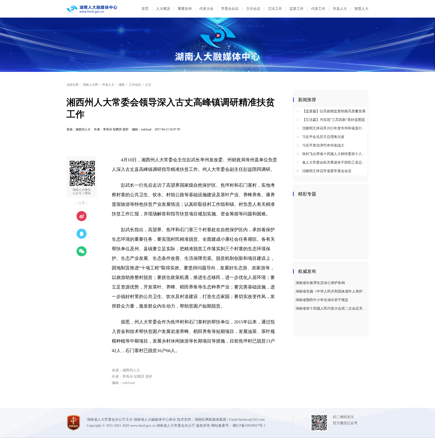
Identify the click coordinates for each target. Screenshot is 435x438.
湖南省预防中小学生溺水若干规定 (322, 300)
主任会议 (253, 9)
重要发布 (185, 9)
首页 (145, 9)
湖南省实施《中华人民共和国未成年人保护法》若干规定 (331, 291)
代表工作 (318, 9)
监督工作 (296, 9)
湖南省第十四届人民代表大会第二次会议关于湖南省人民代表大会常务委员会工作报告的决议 (331, 308)
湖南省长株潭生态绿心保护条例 (320, 283)
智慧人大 (361, 9)
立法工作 (275, 9)
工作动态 (135, 84)
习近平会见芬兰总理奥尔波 (320, 137)
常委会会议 (230, 9)
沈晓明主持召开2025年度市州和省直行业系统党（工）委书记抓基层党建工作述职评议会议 (333, 128)
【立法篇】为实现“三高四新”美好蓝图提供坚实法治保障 (333, 120)
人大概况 (163, 9)
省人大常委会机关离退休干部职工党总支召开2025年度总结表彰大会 (333, 162)
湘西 (122, 84)
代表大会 (206, 9)
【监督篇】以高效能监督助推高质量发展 (331, 111)
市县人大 (340, 9)
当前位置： (74, 84)
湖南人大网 (90, 84)
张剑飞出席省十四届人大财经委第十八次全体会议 (333, 154)
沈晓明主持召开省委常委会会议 (324, 171)
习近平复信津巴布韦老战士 (320, 145)
